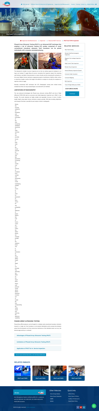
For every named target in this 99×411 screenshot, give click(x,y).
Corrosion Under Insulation (71, 74)
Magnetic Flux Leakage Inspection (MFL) (73, 59)
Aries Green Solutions (55, 396)
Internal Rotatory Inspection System (73, 70)
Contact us (83, 4)
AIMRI (51, 399)
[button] (92, 4)
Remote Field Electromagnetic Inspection (72, 54)
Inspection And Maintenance (62, 4)
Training (78, 4)
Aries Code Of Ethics (73, 396)
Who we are (26, 4)
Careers (73, 4)
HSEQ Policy (71, 394)
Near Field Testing (69, 49)
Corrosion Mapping (69, 77)
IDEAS (51, 401)
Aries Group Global (55, 394)
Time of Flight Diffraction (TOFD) (72, 84)
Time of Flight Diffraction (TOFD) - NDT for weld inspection (30, 354)
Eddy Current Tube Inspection (72, 63)
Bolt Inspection (68, 81)
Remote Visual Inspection (71, 66)
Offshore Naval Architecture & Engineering (42, 4)
